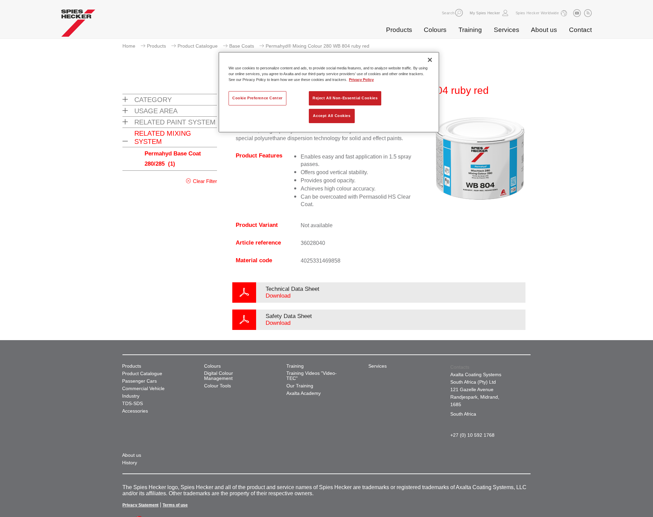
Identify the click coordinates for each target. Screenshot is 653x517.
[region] (328, 92)
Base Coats (241, 46)
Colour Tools (217, 385)
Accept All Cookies (331, 116)
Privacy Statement (140, 505)
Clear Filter (205, 181)
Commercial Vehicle (143, 388)
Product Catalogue (198, 46)
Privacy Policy (361, 80)
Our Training (299, 385)
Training (470, 29)
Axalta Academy (303, 393)
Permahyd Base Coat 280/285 (173, 158)
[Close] (429, 59)
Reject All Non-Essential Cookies (345, 98)
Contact (580, 29)
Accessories (135, 411)
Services (506, 29)
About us (544, 29)
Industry (130, 396)
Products (399, 29)
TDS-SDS (132, 403)
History (129, 462)
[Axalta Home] (78, 24)
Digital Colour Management (218, 376)
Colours (435, 29)
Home (128, 46)
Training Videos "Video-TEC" (311, 376)
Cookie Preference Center (257, 98)
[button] (459, 13)
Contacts (459, 367)
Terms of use (175, 505)
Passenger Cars (139, 381)
